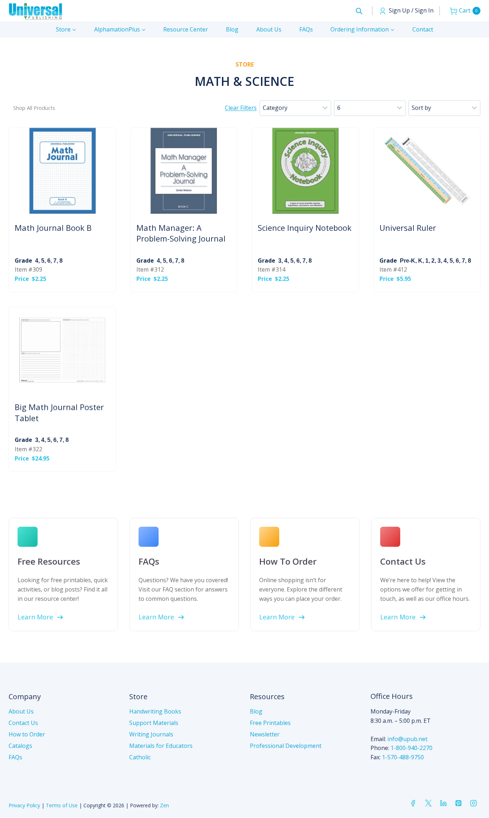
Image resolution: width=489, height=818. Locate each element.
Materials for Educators (161, 746)
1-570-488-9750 (403, 757)
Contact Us (23, 723)
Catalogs (20, 746)
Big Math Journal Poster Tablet (59, 412)
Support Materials (153, 723)
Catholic (140, 757)
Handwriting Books (155, 711)
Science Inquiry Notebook (305, 227)
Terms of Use (62, 805)
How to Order (27, 734)
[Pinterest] (458, 803)
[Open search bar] (359, 11)
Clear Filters (241, 108)
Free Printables (270, 723)
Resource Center (185, 29)
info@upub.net (407, 739)
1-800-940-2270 (411, 748)
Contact (422, 29)
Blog (232, 29)
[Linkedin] (443, 803)
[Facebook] (413, 803)
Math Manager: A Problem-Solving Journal (181, 233)
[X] (428, 803)
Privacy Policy (24, 805)
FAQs (306, 29)
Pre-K (407, 261)
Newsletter (265, 734)
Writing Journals (151, 734)
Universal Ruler (407, 227)
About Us (268, 29)
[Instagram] (473, 803)
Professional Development (285, 746)
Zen (164, 805)
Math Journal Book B (53, 227)
